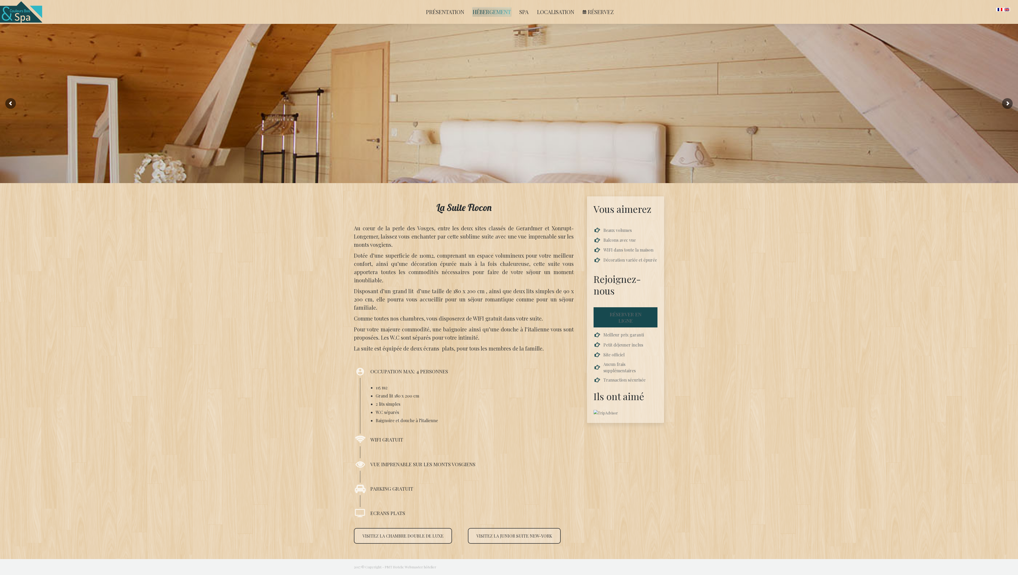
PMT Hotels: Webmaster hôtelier (410, 567)
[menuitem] (445, 12)
